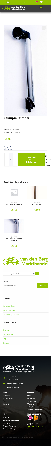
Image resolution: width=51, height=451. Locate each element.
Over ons (6, 330)
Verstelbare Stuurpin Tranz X (14, 239)
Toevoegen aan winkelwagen (31, 159)
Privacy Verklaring (9, 426)
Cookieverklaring (9, 429)
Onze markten (8, 334)
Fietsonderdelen (9, 306)
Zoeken (5, 281)
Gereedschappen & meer (12, 315)
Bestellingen (31, 398)
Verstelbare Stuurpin (14, 204)
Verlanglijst (31, 407)
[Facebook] (29, 426)
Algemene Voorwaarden (11, 420)
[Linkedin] (42, 426)
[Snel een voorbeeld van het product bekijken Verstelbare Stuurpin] (23, 189)
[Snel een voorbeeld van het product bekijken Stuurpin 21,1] (46, 189)
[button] (8, 2)
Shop (29, 395)
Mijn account (31, 401)
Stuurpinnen (17, 132)
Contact (6, 343)
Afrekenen (30, 404)
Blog (4, 339)
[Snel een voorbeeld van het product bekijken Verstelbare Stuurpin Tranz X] (23, 223)
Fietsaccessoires (9, 310)
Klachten (6, 417)
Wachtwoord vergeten (35, 410)
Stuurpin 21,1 (37, 204)
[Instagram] (33, 426)
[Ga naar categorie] (37, 273)
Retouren (6, 423)
